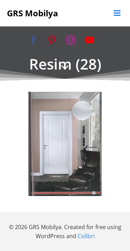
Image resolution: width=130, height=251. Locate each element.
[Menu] (117, 13)
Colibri (86, 236)
